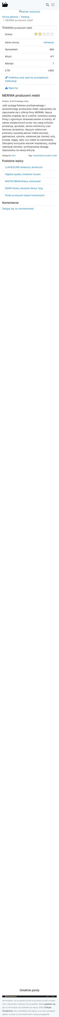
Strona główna (10, 16)
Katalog (25, 16)
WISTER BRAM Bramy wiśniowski (23, 181)
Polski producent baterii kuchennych (25, 195)
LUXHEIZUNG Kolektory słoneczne (23, 167)
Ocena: (8, 34)
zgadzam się (49, 1004)
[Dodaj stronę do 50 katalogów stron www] (29, 11)
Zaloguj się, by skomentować (18, 208)
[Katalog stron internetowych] (5, 4)
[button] (47, 4)
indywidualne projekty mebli (45, 155)
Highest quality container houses (23, 174)
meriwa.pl (49, 42)
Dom (14, 155)
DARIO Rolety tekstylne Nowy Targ (24, 188)
